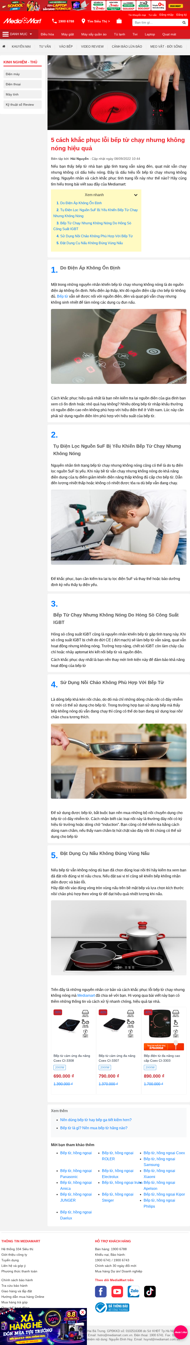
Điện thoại (13, 84)
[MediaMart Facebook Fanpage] (101, 1291)
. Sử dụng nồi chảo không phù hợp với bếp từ (95, 236)
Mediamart (86, 995)
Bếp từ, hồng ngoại (76, 1153)
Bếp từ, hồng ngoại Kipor (164, 1194)
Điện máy (13, 74)
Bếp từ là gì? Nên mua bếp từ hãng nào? (93, 1128)
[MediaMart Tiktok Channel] (150, 1291)
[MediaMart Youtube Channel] (117, 1291)
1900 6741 (103, 1260)
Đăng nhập (166, 14)
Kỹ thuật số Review (20, 104)
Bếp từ (63, 296)
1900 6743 (121, 1260)
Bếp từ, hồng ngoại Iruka (122, 1183)
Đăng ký (181, 14)
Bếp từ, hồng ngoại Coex (164, 1153)
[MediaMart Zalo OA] (133, 1291)
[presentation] (2, 47)
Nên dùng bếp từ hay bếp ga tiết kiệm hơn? (96, 1120)
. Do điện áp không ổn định (79, 203)
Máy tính (12, 94)
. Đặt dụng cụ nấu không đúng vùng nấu (90, 243)
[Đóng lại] (82, 1312)
